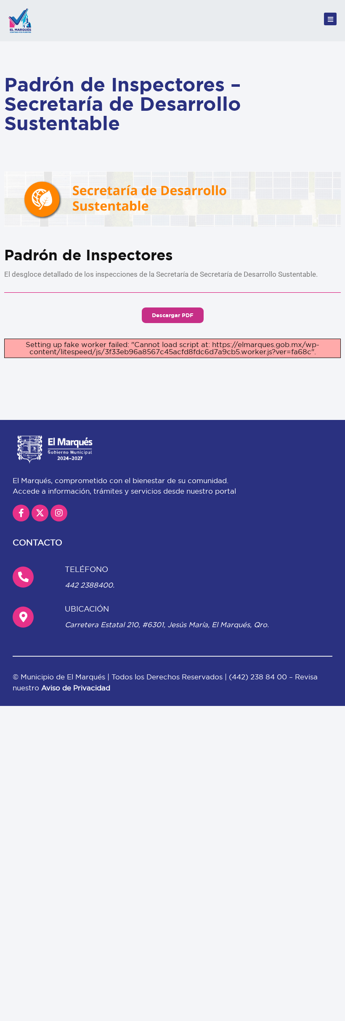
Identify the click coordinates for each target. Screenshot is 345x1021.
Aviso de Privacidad (75, 687)
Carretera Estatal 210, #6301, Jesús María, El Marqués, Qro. (167, 624)
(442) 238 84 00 (259, 676)
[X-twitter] (40, 513)
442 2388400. (89, 584)
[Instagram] (58, 513)
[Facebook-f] (21, 513)
